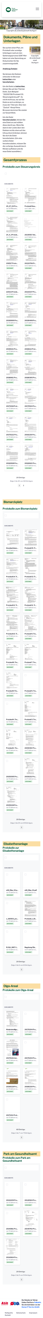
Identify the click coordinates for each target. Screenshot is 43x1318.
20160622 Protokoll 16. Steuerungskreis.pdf (31, 463)
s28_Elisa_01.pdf (31, 890)
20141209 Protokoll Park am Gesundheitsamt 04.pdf (12, 1200)
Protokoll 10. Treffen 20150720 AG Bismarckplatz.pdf (12, 634)
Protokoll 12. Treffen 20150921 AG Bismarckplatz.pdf (12, 605)
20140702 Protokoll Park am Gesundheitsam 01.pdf (31, 1229)
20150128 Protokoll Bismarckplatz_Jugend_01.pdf (12, 805)
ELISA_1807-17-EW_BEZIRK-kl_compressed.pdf (12, 947)
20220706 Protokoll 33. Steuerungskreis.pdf (31, 263)
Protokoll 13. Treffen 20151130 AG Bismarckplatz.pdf (31, 577)
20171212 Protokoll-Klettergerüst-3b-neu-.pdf (12, 1115)
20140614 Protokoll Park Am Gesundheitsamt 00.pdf (12, 1257)
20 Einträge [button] (22, 478)
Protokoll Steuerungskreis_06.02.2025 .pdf (31, 206)
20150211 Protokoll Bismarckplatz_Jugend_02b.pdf (31, 776)
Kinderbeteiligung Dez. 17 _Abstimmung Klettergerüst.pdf (12, 1029)
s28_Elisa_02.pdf (12, 890)
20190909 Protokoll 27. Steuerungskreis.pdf (12, 320)
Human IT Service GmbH (30, 1307)
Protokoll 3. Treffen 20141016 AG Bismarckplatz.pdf (31, 719)
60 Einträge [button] (22, 1129)
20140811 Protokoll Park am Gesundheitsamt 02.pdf (12, 1229)
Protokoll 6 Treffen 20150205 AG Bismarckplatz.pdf (12, 691)
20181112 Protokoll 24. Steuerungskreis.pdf (31, 349)
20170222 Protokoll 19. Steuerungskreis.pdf (12, 435)
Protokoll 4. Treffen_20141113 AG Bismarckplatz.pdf (12, 719)
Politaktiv (37, 1302)
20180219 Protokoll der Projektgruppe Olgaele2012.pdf (31, 1087)
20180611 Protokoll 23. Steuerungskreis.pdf (12, 377)
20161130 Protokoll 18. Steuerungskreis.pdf (31, 435)
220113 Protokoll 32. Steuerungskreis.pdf (12, 292)
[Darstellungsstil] (36, 173)
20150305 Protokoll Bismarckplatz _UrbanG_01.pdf (12, 776)
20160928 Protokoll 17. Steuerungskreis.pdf (12, 463)
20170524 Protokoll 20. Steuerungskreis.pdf (31, 406)
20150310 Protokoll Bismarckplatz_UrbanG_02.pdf (31, 748)
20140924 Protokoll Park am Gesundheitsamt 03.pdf (31, 1200)
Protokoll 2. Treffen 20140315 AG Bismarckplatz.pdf (12, 748)
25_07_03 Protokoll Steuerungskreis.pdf (12, 206)
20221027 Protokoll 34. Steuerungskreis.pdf (31, 292)
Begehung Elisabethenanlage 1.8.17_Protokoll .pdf (31, 947)
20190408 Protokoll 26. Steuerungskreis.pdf (31, 320)
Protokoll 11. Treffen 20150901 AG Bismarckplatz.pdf (31, 605)
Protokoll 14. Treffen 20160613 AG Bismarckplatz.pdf (12, 577)
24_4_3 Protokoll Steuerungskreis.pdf (12, 235)
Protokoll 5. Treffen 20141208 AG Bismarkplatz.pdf (31, 691)
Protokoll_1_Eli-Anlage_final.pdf (31, 919)
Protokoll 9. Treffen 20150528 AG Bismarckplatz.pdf (31, 634)
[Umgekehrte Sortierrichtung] (12, 173)
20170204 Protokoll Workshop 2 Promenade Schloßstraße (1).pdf (31, 1029)
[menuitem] (9, 1313)
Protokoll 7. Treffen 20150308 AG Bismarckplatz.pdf (31, 662)
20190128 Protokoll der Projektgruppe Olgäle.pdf (12, 1087)
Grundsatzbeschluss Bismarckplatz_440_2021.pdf (12, 548)
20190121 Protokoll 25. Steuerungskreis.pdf (12, 349)
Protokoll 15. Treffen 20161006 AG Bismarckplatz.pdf (31, 548)
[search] (27, 173)
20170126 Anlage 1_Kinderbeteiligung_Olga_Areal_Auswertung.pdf (12, 1058)
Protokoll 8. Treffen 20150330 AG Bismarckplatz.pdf (12, 662)
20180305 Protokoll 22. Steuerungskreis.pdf (31, 377)
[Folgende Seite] (28, 485)
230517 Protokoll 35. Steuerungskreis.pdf (12, 263)
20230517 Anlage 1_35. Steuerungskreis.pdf (31, 235)
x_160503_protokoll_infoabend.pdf (12, 919)
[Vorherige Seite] (15, 485)
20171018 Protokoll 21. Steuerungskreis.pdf (12, 406)
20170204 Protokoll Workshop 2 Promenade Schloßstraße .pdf (31, 1058)
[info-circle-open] (32, 173)
